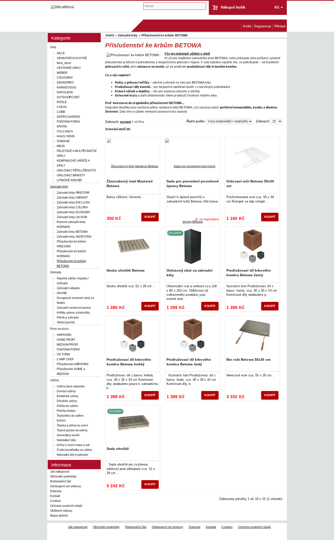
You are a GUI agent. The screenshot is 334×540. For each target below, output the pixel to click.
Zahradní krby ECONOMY (73, 212)
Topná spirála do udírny (72, 430)
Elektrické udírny (67, 396)
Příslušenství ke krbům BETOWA (164, 35)
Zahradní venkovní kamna (74, 307)
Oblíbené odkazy (61, 510)
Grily (53, 47)
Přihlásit (279, 26)
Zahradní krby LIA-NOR (72, 217)
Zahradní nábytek (68, 288)
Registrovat (262, 26)
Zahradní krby (59, 186)
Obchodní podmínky (63, 476)
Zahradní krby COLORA (72, 207)
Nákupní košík (233, 7)
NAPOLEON (65, 92)
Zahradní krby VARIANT (72, 197)
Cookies (55, 501)
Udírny (54, 380)
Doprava (55, 491)
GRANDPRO (65, 82)
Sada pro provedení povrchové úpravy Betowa (193, 183)
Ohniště (62, 293)
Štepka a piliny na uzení (72, 425)
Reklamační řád (60, 481)
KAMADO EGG (66, 87)
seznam (125, 122)
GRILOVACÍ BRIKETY (71, 175)
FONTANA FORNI (68, 121)
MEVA (61, 146)
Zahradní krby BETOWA (72, 231)
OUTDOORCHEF (68, 97)
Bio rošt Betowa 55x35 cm (248, 359)
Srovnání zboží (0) (117, 129)
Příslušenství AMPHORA (73, 364)
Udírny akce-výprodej (71, 386)
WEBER (62, 72)
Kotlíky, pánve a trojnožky (73, 312)
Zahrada (55, 272)
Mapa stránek (59, 515)
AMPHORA (64, 335)
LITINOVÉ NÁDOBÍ (69, 180)
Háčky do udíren (67, 406)
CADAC (62, 107)
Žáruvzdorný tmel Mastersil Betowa (130, 183)
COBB (61, 112)
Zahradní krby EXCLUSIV (73, 202)
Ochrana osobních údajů (66, 506)
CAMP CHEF (65, 359)
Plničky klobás (66, 411)
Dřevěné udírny (67, 401)
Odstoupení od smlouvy (65, 486)
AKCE (61, 53)
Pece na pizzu (59, 328)
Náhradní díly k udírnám (72, 454)
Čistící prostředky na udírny (74, 450)
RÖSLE (62, 102)
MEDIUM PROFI (67, 344)
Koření (61, 420)
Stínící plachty (66, 322)
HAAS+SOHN (66, 136)
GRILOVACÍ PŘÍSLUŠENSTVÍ (76, 170)
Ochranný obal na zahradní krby (189, 272)
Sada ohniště (118, 449)
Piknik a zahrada (67, 317)
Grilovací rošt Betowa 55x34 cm (250, 183)
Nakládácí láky (66, 440)
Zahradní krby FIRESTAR (73, 192)
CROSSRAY (65, 77)
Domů (238, 26)
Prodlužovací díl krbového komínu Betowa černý (248, 272)
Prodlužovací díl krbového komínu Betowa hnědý (129, 362)
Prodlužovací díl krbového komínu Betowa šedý (189, 362)
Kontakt (55, 496)
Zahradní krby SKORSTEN (74, 236)
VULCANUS (65, 131)
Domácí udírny (66, 391)
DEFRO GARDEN (68, 116)
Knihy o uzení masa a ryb (73, 445)
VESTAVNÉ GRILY (69, 68)
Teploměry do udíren (70, 415)
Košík (247, 26)
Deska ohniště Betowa (126, 270)
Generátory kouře (68, 435)
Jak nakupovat (59, 471)
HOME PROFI (66, 339)
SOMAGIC (63, 141)
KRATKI (62, 126)
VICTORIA (63, 354)
